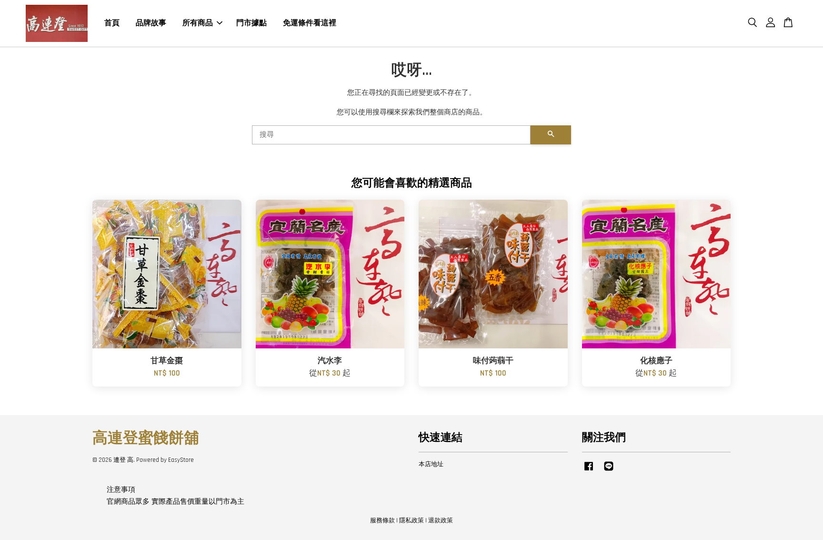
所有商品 (197, 23)
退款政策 (440, 520)
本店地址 (431, 464)
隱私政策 (411, 520)
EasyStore (181, 460)
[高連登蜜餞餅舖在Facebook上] (588, 471)
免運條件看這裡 (309, 23)
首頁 (112, 23)
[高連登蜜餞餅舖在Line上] (608, 471)
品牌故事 (151, 23)
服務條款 (382, 520)
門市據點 (251, 23)
